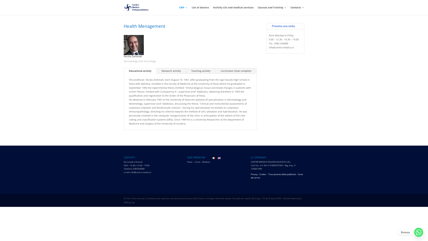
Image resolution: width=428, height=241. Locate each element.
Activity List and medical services (233, 8)
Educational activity (140, 70)
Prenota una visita (283, 26)
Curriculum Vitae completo (236, 70)
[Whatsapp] (418, 232)
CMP (181, 8)
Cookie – (263, 174)
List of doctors (200, 8)
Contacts (296, 8)
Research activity (171, 70)
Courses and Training (270, 8)
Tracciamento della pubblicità (282, 174)
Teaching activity (200, 70)
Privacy (254, 174)
